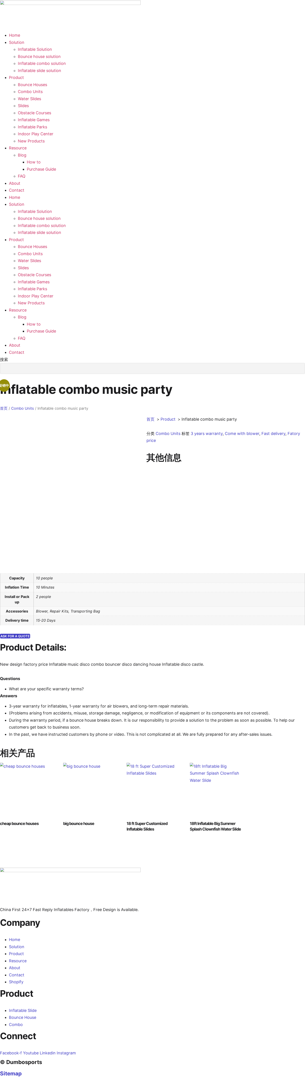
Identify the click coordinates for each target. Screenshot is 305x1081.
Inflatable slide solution (39, 70)
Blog (22, 155)
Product (16, 77)
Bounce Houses (32, 84)
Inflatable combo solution (42, 63)
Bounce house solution (39, 56)
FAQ (21, 176)
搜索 (4, 359)
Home (14, 35)
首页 (4, 408)
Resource (18, 148)
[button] (152, 377)
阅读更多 (15, 841)
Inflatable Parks (32, 127)
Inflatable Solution (35, 49)
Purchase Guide (41, 169)
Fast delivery (273, 433)
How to (34, 162)
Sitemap (11, 1073)
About (14, 183)
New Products (31, 141)
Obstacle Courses (34, 112)
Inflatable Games (34, 119)
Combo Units (30, 91)
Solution (16, 42)
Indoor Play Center (35, 133)
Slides (23, 105)
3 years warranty (207, 433)
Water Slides (29, 98)
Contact (16, 190)
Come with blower (242, 433)
